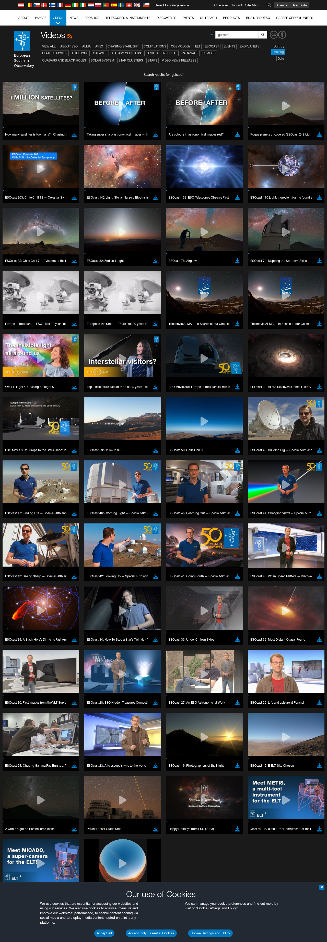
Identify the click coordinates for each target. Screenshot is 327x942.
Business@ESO (258, 18)
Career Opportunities (294, 18)
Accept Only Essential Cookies (151, 933)
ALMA (86, 46)
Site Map (252, 5)
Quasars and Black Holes (64, 60)
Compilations (155, 46)
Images (40, 18)
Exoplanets (250, 46)
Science (281, 5)
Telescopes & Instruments (128, 18)
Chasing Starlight (123, 46)
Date (281, 58)
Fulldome (80, 53)
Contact (236, 5)
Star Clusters (131, 60)
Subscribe (220, 5)
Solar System (102, 60)
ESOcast (212, 46)
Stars (152, 60)
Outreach (208, 18)
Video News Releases (179, 60)
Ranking (278, 52)
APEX (99, 46)
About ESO (69, 46)
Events (188, 18)
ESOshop (92, 18)
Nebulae (170, 53)
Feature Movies (54, 53)
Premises (208, 53)
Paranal (189, 53)
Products (231, 18)
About (23, 18)
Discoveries (166, 18)
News (73, 18)
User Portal (299, 5)
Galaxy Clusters (126, 53)
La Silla (152, 53)
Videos (58, 18)
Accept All (104, 933)
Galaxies (100, 53)
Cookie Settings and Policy (210, 933)
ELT (197, 46)
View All (49, 46)
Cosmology (181, 46)
